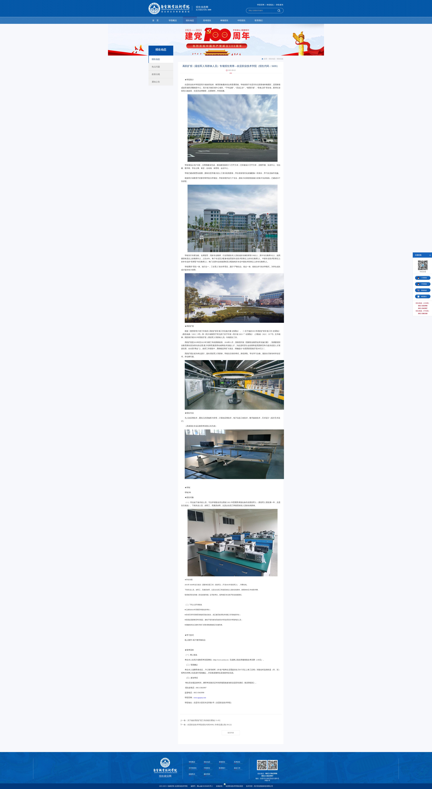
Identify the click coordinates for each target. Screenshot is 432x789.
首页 (265, 59)
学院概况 (173, 20)
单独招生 (224, 20)
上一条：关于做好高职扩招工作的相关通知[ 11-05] (200, 720)
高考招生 (207, 20)
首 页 (155, 20)
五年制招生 (193, 768)
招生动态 (190, 20)
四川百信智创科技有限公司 (263, 786)
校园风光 (192, 774)
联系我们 (259, 20)
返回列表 (231, 733)
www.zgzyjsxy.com (200, 698)
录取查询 (279, 5)
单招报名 (270, 5)
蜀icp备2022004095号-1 (205, 786)
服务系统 (207, 774)
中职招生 (241, 20)
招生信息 (280, 59)
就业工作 (237, 768)
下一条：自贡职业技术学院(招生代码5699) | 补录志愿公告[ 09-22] (206, 725)
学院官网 (260, 5)
